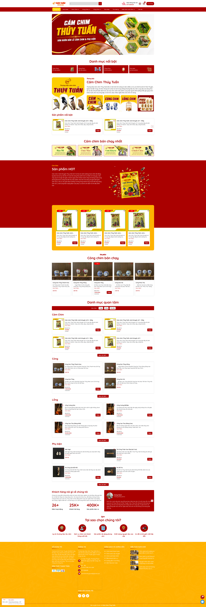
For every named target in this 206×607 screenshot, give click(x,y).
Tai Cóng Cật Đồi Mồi (71, 467)
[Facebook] (83, 595)
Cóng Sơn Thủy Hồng (79, 282)
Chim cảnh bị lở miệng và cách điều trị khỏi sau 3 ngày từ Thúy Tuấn (146, 552)
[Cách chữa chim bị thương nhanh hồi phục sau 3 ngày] (134, 568)
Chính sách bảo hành (112, 556)
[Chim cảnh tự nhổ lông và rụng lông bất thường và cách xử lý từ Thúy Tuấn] (134, 557)
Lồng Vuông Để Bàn (123, 405)
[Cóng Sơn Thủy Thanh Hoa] (61, 271)
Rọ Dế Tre (120, 467)
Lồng (106, 308)
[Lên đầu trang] (202, 592)
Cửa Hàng (150, 3)
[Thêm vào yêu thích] (62, 121)
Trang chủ (56, 9)
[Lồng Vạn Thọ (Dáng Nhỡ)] (58, 427)
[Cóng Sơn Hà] (123, 271)
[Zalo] (79, 595)
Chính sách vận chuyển (113, 553)
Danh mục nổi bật (103, 61)
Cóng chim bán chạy (103, 258)
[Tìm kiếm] (100, 3)
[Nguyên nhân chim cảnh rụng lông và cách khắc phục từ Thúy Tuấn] (134, 562)
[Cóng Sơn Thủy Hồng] (82, 271)
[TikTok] (87, 595)
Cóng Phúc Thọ (140, 282)
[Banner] (64, 150)
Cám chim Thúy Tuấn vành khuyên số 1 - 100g (130, 121)
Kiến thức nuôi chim (128, 9)
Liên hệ (140, 9)
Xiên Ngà (67, 449)
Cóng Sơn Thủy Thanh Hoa (61, 282)
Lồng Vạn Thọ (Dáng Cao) (125, 423)
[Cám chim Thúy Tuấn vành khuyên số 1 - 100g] (110, 124)
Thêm (98, 130)
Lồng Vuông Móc (70, 405)
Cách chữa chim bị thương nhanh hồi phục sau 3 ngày (147, 568)
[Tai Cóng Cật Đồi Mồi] (58, 471)
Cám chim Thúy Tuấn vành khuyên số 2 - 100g (113, 233)
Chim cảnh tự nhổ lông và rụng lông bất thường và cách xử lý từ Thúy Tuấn (146, 557)
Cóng (100, 308)
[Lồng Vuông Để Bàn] (110, 409)
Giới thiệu (65, 9)
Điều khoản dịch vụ (112, 558)
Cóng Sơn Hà (119, 282)
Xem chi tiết (102, 355)
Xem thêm (67, 126)
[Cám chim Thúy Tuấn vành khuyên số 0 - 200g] (58, 124)
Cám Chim (75, 9)
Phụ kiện (112, 308)
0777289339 (130, 4)
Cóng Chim (85, 9)
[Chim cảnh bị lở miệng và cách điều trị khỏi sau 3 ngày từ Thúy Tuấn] (134, 552)
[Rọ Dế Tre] (110, 471)
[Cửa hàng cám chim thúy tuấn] (103, 34)
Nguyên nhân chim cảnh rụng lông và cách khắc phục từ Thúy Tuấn (146, 562)
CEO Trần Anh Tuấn (112, 563)
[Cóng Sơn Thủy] (58, 383)
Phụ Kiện (106, 9)
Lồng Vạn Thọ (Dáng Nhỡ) (73, 423)
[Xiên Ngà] (58, 453)
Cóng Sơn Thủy (98, 282)
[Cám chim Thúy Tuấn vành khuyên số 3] (110, 342)
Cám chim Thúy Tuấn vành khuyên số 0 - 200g (79, 121)
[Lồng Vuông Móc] (58, 409)
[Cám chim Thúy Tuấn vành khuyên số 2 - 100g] (58, 342)
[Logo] (59, 3)
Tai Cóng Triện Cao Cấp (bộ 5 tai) (127, 449)
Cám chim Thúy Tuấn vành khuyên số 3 (136, 233)
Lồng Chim (96, 9)
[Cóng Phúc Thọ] (144, 271)
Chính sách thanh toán (113, 551)
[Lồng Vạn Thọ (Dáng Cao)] (110, 427)
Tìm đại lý (116, 9)
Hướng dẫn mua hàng (112, 560)
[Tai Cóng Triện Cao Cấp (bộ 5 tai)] (110, 453)
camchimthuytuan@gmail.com (90, 573)
